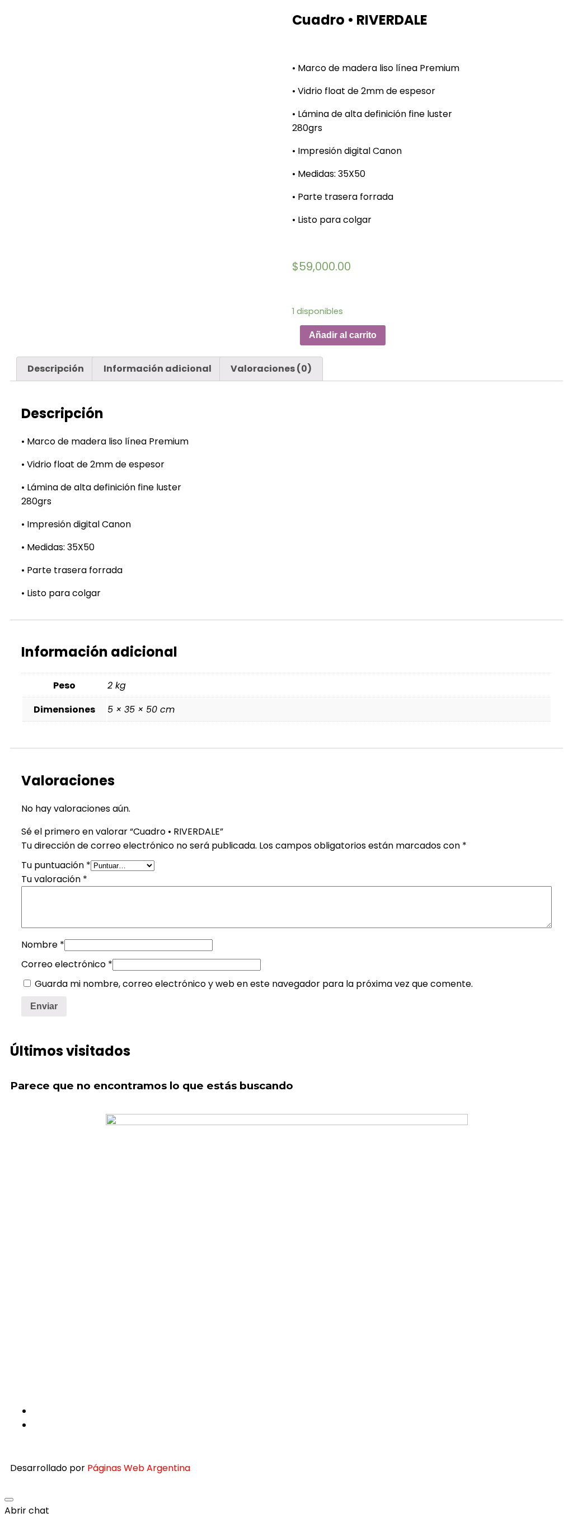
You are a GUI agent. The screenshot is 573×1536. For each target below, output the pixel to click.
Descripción (55, 368)
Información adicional (158, 368)
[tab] (55, 369)
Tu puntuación (56, 865)
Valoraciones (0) (271, 368)
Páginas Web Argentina (138, 1468)
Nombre (42, 944)
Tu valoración (54, 879)
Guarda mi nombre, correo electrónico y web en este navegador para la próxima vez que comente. (254, 983)
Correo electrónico (66, 964)
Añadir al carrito (343, 335)
